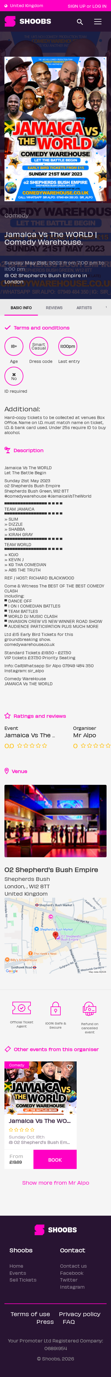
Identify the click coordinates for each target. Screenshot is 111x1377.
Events (17, 1273)
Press (45, 1321)
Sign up (77, 6)
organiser (86, 1049)
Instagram (72, 1287)
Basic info (21, 307)
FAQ (69, 1321)
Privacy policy (79, 1313)
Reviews (54, 307)
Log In (99, 6)
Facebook (71, 1273)
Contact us (73, 1266)
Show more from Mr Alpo (55, 1182)
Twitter (69, 1279)
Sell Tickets (22, 1279)
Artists (84, 307)
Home (16, 1266)
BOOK (55, 1159)
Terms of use (30, 1313)
